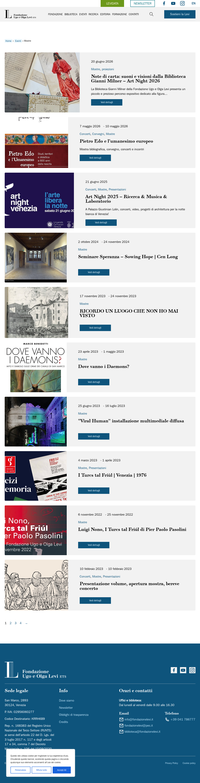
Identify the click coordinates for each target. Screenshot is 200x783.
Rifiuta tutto (41, 770)
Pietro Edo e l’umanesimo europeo (116, 141)
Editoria (105, 14)
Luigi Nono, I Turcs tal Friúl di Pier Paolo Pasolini (132, 530)
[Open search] (151, 14)
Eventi (83, 14)
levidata (112, 3)
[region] (40, 763)
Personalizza (20, 770)
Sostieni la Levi (179, 14)
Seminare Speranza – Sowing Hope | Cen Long (128, 257)
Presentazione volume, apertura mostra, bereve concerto (129, 586)
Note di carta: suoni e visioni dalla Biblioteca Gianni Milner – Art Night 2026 (138, 79)
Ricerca (93, 14)
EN (193, 3)
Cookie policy (189, 763)
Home (8, 40)
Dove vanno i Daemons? (103, 367)
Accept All (61, 770)
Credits (63, 722)
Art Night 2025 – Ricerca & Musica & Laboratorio (126, 199)
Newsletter (142, 3)
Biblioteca (71, 14)
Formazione (119, 14)
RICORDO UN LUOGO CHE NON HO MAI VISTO (129, 313)
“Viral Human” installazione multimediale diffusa (131, 421)
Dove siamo (66, 700)
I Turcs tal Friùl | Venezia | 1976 (112, 475)
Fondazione (55, 14)
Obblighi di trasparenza (73, 715)
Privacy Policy (171, 763)
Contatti (134, 14)
